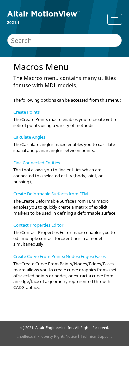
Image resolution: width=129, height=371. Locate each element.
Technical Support (96, 336)
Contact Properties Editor (38, 225)
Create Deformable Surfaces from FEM (50, 194)
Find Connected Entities (36, 163)
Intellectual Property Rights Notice (47, 336)
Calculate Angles (29, 137)
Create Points (26, 112)
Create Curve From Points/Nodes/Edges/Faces (59, 256)
